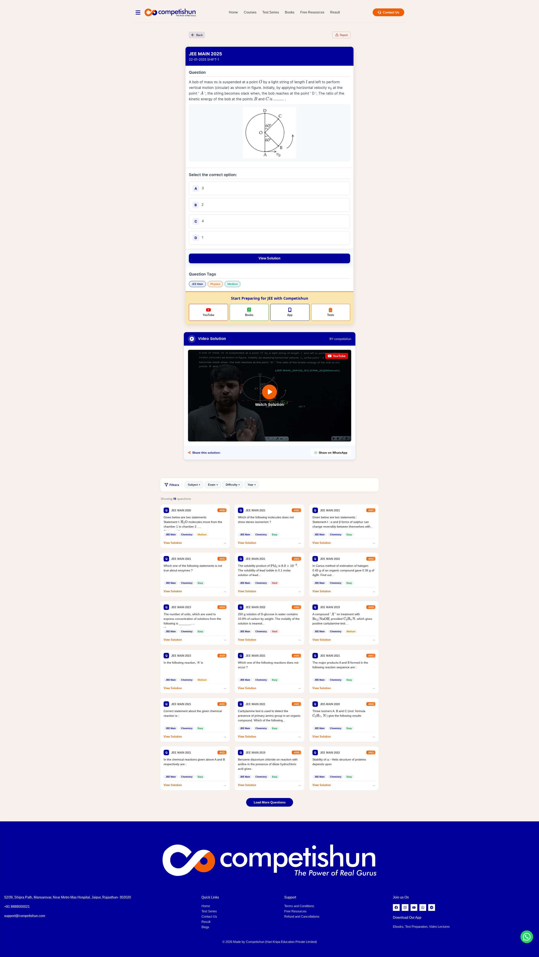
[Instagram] (405, 907)
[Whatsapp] (422, 907)
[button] (526, 936)
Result (335, 12)
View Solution (269, 258)
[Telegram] (431, 907)
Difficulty (233, 484)
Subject (194, 484)
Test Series (270, 12)
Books (289, 12)
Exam (213, 484)
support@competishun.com (24, 916)
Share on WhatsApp (333, 452)
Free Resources (312, 12)
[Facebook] (396, 907)
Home (233, 12)
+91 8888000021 (17, 906)
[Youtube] (414, 907)
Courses (250, 12)
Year (252, 484)
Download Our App (407, 917)
